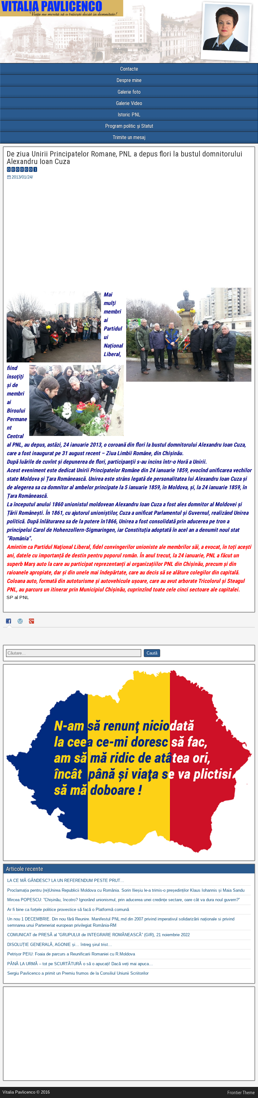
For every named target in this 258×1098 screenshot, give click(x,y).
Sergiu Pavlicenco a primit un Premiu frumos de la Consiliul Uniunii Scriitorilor (78, 973)
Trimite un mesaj (129, 137)
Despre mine (129, 80)
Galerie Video (129, 103)
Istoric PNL (129, 115)
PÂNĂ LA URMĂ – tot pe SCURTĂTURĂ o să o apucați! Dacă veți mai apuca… (80, 963)
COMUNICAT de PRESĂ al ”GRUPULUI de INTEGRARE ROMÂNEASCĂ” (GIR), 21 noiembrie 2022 (98, 934)
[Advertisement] (129, 1033)
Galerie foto (129, 92)
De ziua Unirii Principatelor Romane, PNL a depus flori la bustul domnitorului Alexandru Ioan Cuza (124, 158)
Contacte (129, 69)
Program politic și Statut (129, 126)
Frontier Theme (241, 1092)
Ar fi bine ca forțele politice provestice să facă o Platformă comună (68, 909)
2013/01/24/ (22, 177)
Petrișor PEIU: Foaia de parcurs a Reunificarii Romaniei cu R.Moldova (71, 954)
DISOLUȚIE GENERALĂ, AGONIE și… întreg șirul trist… (59, 944)
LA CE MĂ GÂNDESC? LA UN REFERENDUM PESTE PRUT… (65, 880)
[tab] (9, 621)
